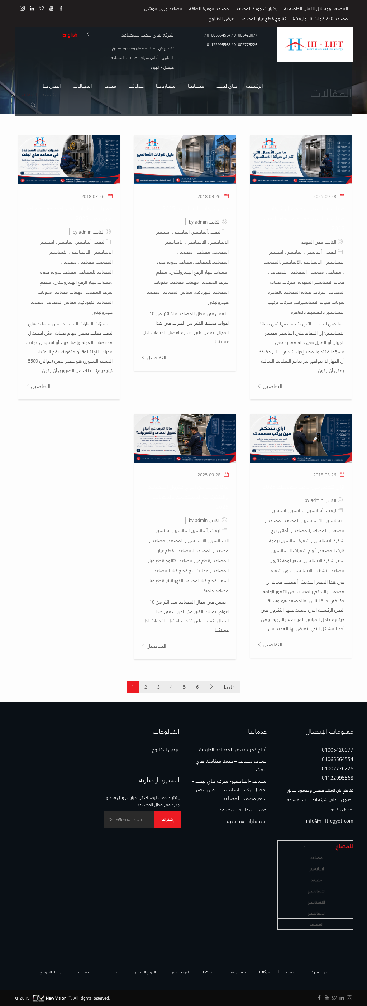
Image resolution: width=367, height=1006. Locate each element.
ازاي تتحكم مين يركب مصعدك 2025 (303, 486)
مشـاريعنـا (166, 86)
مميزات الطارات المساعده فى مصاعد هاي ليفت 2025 (69, 213)
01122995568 (218, 44)
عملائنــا (136, 86)
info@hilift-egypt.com (329, 820)
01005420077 (245, 35)
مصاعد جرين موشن (163, 8)
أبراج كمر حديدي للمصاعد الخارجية (233, 749)
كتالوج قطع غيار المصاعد (263, 18)
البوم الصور (179, 971)
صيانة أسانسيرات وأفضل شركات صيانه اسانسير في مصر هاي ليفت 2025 (304, 218)
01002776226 (245, 44)
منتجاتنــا (196, 86)
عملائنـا (209, 971)
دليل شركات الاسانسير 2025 (195, 208)
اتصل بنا (84, 971)
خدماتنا (290, 971)
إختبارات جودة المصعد (256, 8)
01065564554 (218, 35)
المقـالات (82, 86)
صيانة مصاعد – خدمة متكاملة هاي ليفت (231, 765)
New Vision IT (58, 997)
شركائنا (265, 971)
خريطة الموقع (51, 971)
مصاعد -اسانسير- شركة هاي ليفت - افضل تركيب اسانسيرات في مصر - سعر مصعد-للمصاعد (229, 790)
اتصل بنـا (52, 86)
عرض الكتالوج (221, 18)
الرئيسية (254, 86)
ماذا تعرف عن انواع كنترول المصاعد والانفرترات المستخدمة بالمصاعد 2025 (188, 496)
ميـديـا (110, 86)
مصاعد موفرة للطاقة (209, 8)
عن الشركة (319, 971)
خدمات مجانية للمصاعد (243, 809)
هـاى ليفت (227, 86)
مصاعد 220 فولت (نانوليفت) (320, 18)
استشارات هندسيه (247, 821)
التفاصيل (272, 386)
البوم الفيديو (145, 971)
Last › (229, 686)
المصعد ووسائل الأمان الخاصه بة (316, 8)
